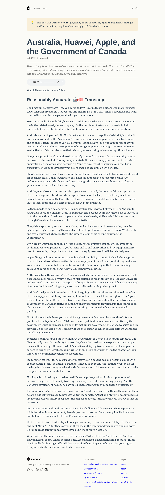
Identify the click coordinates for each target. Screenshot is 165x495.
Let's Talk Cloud (91, 468)
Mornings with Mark (93, 473)
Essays (37, 8)
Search (135, 8)
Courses (124, 477)
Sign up (124, 473)
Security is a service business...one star (100, 464)
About (45, 8)
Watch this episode (38, 90)
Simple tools (126, 482)
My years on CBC (91, 477)
